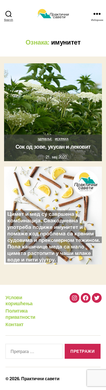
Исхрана (62, 139)
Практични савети (40, 378)
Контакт (14, 324)
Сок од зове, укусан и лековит (53, 146)
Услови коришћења (19, 300)
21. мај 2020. (57, 157)
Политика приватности (20, 313)
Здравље (45, 139)
